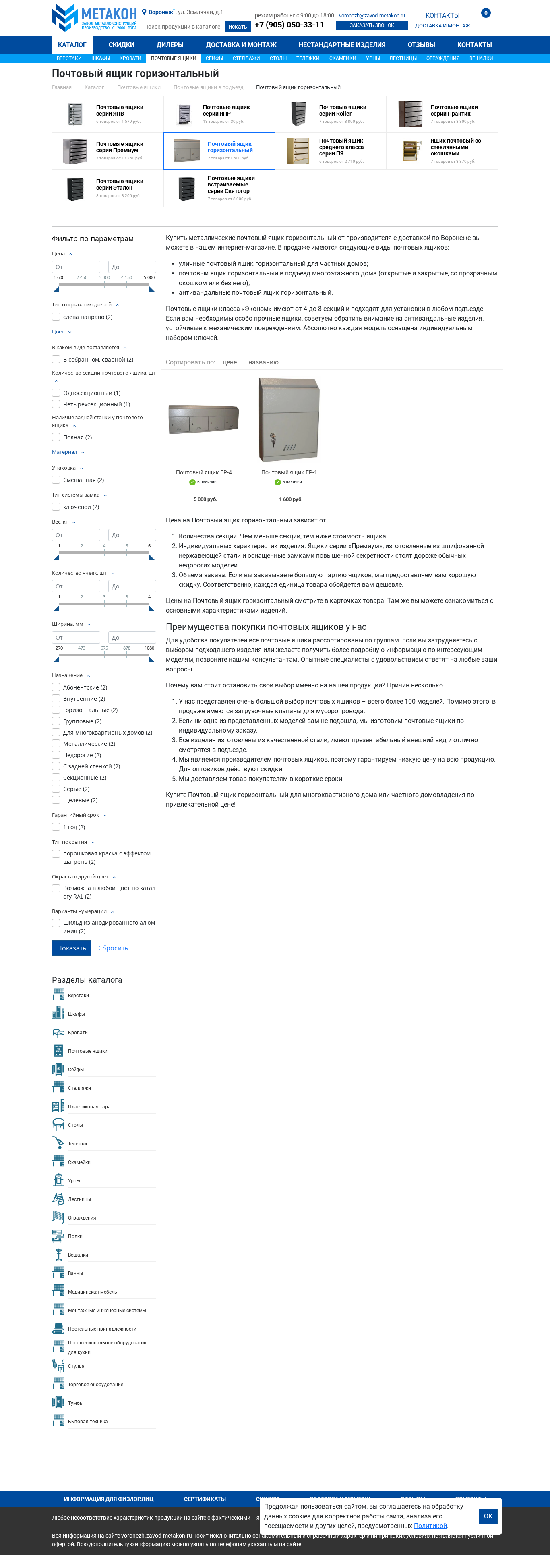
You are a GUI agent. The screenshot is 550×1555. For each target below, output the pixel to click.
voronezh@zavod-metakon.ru (372, 15)
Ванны (75, 1273)
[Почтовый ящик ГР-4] (203, 419)
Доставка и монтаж (241, 45)
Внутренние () (84, 698)
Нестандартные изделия (342, 45)
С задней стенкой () (91, 766)
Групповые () (82, 721)
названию (263, 362)
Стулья (76, 1366)
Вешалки (481, 58)
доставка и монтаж (442, 26)
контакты (443, 15)
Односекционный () (91, 393)
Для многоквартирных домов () (107, 732)
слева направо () (87, 317)
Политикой (430, 1526)
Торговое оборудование (95, 1384)
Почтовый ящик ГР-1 (289, 472)
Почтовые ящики (173, 58)
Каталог (72, 45)
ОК (488, 1516)
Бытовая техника (88, 1422)
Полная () (77, 437)
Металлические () (89, 743)
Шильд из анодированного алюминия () (109, 927)
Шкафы (100, 58)
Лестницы (403, 58)
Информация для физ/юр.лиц (109, 1499)
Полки (75, 1236)
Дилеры (170, 45)
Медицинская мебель (92, 1292)
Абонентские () (85, 687)
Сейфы (214, 58)
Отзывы (421, 45)
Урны (373, 58)
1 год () (74, 827)
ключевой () (81, 507)
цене (230, 362)
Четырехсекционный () (96, 404)
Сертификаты (205, 1499)
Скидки (121, 45)
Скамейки (342, 58)
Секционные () (84, 777)
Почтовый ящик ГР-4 (204, 472)
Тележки (308, 58)
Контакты (474, 45)
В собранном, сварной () (98, 359)
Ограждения (443, 58)
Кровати (130, 58)
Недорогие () (82, 755)
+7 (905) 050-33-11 (289, 24)
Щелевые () (80, 800)
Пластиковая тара (89, 1107)
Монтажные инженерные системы (107, 1310)
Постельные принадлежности (102, 1329)
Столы (278, 58)
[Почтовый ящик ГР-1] (289, 419)
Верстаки (69, 58)
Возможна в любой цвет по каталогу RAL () (109, 892)
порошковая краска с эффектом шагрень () (107, 857)
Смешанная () (83, 480)
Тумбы (75, 1403)
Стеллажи (246, 58)
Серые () (76, 789)
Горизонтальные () (90, 710)
